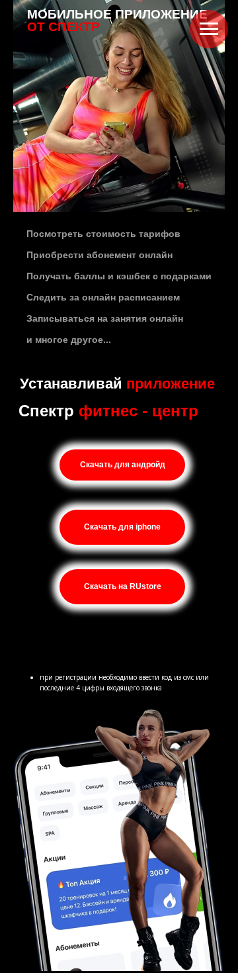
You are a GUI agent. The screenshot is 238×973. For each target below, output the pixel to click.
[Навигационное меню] (209, 29)
